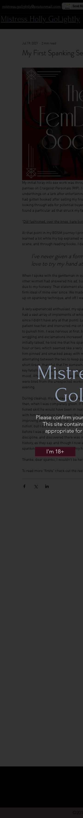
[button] (55, 451)
